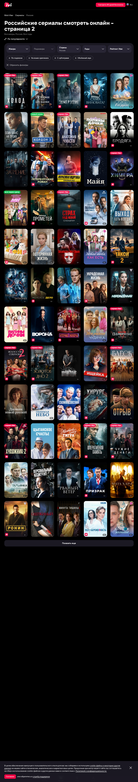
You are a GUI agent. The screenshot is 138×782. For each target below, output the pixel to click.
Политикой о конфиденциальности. (91, 771)
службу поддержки (41, 776)
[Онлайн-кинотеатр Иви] (8, 5)
